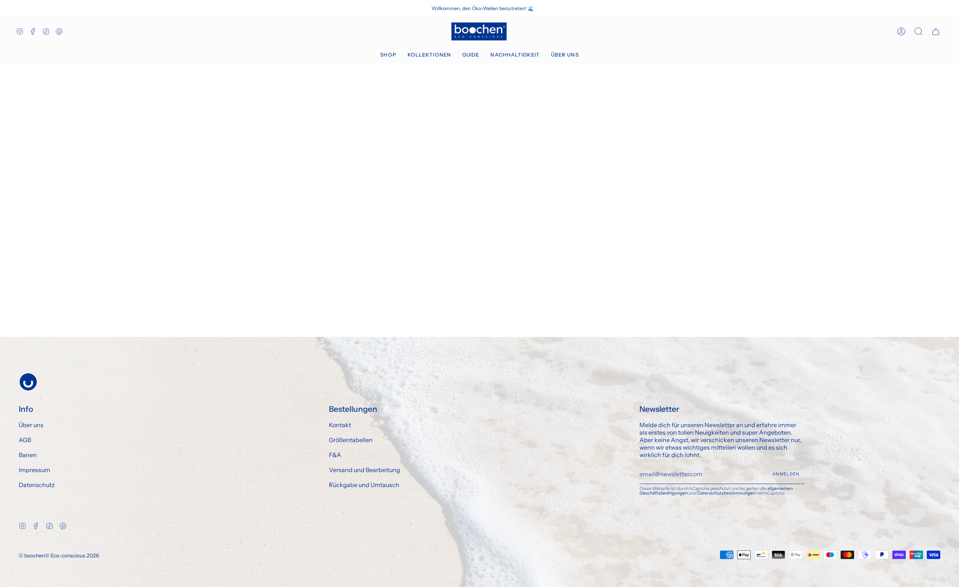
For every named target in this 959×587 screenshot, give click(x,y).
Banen (28, 455)
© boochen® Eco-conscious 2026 (59, 555)
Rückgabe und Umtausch (364, 485)
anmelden (786, 474)
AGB (25, 440)
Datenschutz (37, 485)
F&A (335, 455)
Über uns (31, 425)
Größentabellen (351, 440)
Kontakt (340, 425)
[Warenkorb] (935, 31)
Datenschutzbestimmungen (726, 493)
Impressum (34, 470)
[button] (388, 55)
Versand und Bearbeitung (364, 470)
